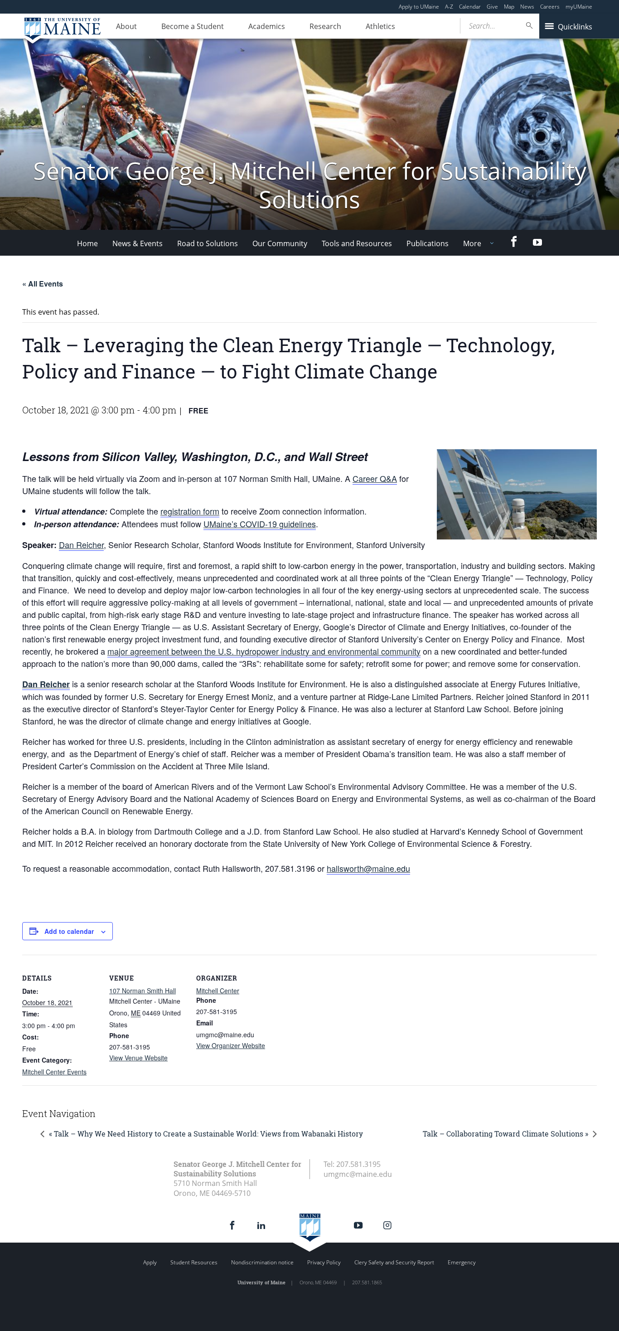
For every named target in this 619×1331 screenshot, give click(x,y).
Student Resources (194, 1262)
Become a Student (192, 26)
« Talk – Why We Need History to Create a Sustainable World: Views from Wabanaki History (206, 1133)
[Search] (530, 25)
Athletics (380, 26)
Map (509, 6)
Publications (427, 243)
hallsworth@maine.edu (368, 868)
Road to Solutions (207, 243)
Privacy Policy (324, 1262)
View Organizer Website (230, 1045)
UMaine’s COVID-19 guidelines (259, 523)
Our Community (279, 243)
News (527, 6)
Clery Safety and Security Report (394, 1262)
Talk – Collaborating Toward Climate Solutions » (505, 1133)
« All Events (42, 283)
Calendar (470, 6)
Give (492, 6)
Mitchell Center (217, 990)
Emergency (462, 1262)
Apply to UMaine (419, 6)
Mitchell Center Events (54, 1071)
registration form (189, 511)
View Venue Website (138, 1057)
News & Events (137, 243)
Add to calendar (69, 931)
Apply (150, 1262)
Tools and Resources (357, 243)
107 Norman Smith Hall (142, 990)
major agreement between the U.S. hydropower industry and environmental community (264, 651)
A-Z (449, 6)
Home (87, 243)
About (126, 26)
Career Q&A (375, 478)
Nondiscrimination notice (262, 1262)
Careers (550, 6)
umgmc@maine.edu (358, 1174)
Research (325, 26)
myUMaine (579, 6)
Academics (266, 26)
